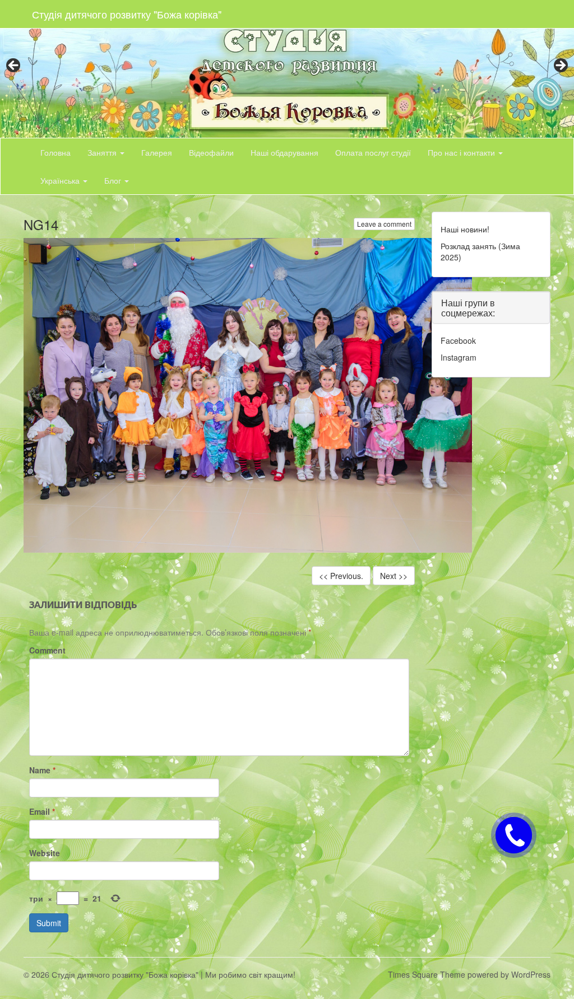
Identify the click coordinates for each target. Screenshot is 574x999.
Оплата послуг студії (373, 152)
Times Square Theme (426, 974)
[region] (287, 69)
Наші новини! (465, 229)
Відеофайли (211, 152)
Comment (47, 650)
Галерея (156, 152)
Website (44, 852)
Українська (61, 180)
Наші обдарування (284, 152)
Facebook (458, 340)
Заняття (103, 152)
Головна (55, 152)
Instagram (458, 357)
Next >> (394, 575)
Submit (48, 922)
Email (42, 811)
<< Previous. (341, 575)
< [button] (14, 66)
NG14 (41, 224)
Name (42, 770)
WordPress (530, 974)
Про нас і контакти (462, 152)
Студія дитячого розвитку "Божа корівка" (126, 14)
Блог (113, 180)
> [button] (560, 66)
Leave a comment (384, 223)
